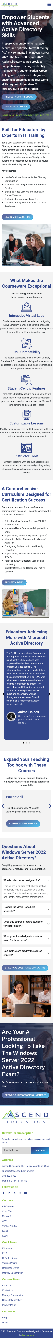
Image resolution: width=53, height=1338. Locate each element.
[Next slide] (50, 806)
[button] (3, 694)
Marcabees (28, 1335)
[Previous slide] (3, 806)
